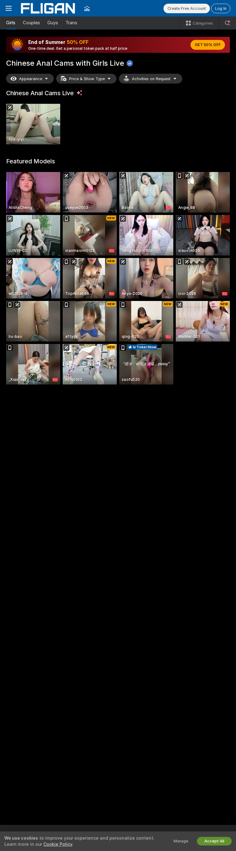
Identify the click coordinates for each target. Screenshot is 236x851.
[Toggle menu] (8, 8)
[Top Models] (87, 8)
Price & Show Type (87, 78)
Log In (220, 8)
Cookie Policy (57, 844)
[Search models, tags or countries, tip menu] (227, 23)
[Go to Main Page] (48, 8)
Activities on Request (151, 78)
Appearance (30, 78)
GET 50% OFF (208, 45)
